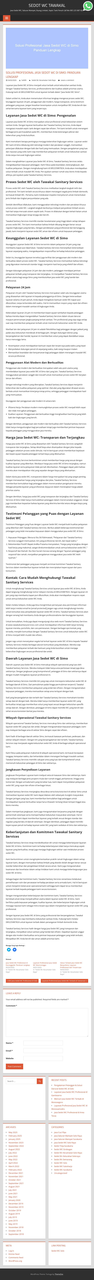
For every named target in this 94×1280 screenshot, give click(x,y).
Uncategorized (60, 1173)
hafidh (24, 80)
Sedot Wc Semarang (63, 1159)
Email (9, 1050)
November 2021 (16, 1176)
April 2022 (13, 1163)
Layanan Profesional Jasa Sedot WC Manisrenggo (45, 964)
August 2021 (14, 1186)
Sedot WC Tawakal (47, 5)
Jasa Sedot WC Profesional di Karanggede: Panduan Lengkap (18, 964)
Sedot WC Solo (60, 1163)
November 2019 (16, 1207)
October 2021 (15, 1180)
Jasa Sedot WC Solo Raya (65, 1142)
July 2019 (13, 1217)
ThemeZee (59, 1274)
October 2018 (15, 1230)
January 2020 (14, 1200)
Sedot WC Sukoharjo (63, 1166)
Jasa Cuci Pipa (60, 1132)
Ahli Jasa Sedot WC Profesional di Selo (22, 981)
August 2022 (14, 1149)
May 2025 (13, 1132)
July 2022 (13, 1152)
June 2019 (13, 1220)
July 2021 (13, 1190)
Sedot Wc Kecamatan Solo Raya (44, 80)
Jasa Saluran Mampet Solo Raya (68, 1135)
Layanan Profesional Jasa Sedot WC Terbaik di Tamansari (64, 981)
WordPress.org (15, 1261)
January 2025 (14, 1139)
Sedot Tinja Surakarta (63, 1146)
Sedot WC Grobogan (63, 1149)
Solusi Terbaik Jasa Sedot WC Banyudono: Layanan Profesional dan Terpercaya (71, 965)
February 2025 (15, 1135)
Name (9, 1043)
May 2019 (13, 1224)
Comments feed (16, 1257)
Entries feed (14, 1254)
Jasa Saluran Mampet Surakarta (68, 1139)
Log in (11, 1250)
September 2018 (16, 1234)
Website (10, 1058)
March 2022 (14, 1166)
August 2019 (14, 1213)
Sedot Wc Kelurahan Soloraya (67, 1156)
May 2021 (13, 1197)
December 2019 (16, 1203)
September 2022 (16, 1146)
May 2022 (13, 1159)
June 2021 (13, 1193)
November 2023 (16, 1142)
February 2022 (15, 1169)
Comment (11, 1005)
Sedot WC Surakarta (63, 1169)
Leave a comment (67, 80)
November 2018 (16, 1227)
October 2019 (15, 1210)
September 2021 (16, 1183)
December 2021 (16, 1173)
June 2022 (13, 1156)
